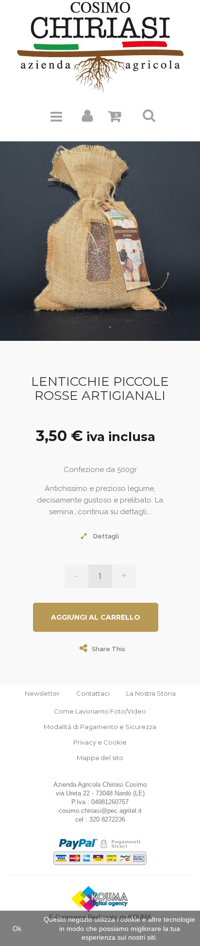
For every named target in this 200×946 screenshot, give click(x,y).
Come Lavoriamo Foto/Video (100, 711)
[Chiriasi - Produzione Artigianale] (100, 46)
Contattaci (93, 693)
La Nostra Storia (151, 693)
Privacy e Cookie (100, 742)
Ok (17, 928)
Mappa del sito (100, 758)
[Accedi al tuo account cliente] (87, 118)
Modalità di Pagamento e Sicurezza (100, 727)
